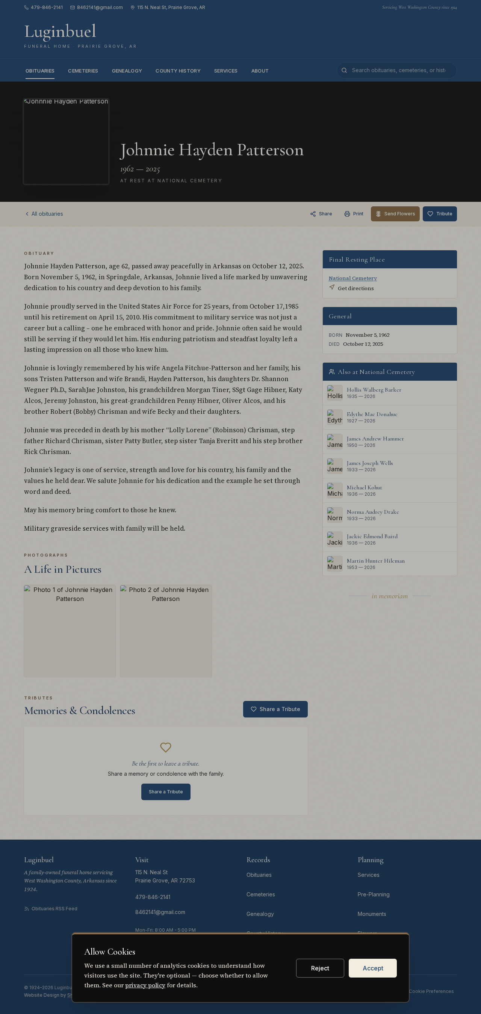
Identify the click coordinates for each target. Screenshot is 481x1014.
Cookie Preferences (431, 991)
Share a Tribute (280, 709)
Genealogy (127, 71)
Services (226, 71)
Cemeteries (83, 71)
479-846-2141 (47, 7)
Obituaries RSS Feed (54, 908)
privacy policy (145, 985)
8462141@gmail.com (100, 7)
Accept (373, 968)
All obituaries (47, 213)
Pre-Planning (374, 894)
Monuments (372, 914)
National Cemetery (353, 278)
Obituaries (40, 71)
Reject (320, 968)
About (260, 71)
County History (178, 71)
